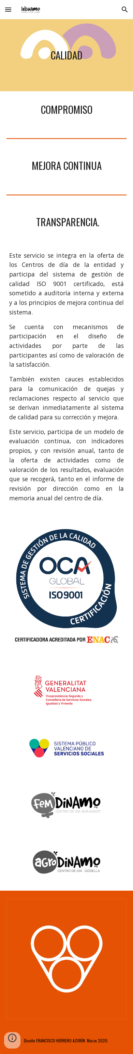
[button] (8, 9)
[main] (66, 55)
